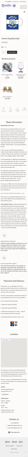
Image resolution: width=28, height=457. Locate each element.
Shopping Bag (17, 110)
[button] (24, 12)
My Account (4, 110)
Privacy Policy (19, 445)
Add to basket (12, 52)
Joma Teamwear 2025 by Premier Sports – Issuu (12, 193)
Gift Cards (24, 110)
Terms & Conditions (10, 445)
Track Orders (10, 110)
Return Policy (14, 449)
